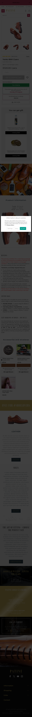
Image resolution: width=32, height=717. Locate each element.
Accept (23, 228)
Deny (16, 228)
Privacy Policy (10, 225)
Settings (10, 228)
